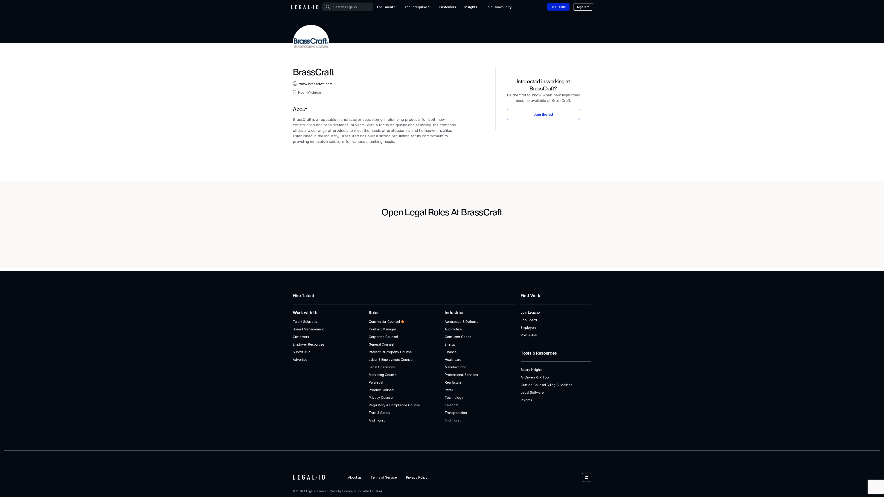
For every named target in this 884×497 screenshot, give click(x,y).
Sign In (581, 7)
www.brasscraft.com (315, 84)
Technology (454, 397)
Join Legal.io (530, 312)
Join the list (543, 114)
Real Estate (453, 382)
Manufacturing (455, 367)
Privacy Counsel (381, 397)
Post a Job (529, 335)
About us (354, 477)
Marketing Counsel (383, 375)
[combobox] (347, 7)
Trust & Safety (379, 413)
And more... (377, 420)
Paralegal (376, 382)
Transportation (456, 413)
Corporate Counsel (383, 337)
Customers (447, 7)
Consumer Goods (458, 337)
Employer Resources (308, 344)
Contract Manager (382, 329)
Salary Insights (531, 370)
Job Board (529, 320)
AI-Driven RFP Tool (535, 377)
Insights (470, 7)
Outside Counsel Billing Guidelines (546, 385)
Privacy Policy (416, 477)
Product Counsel (381, 390)
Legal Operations (382, 367)
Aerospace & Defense (462, 322)
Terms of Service (384, 477)
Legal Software (532, 392)
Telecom (451, 405)
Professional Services (461, 375)
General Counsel (381, 344)
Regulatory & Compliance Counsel (395, 405)
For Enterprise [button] (416, 7)
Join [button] (499, 7)
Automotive (453, 329)
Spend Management (308, 329)
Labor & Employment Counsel (391, 359)
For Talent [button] (385, 7)
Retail (449, 390)
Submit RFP (301, 352)
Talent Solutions (305, 322)
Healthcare (453, 359)
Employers (529, 327)
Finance (451, 352)
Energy (450, 344)
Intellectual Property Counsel (391, 352)
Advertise (300, 359)
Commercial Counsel (384, 322)
